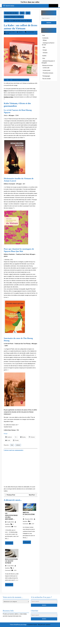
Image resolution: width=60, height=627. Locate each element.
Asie (28, 13)
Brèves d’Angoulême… (29, 514)
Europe (45, 50)
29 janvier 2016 (29, 519)
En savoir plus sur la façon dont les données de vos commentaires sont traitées (19, 489)
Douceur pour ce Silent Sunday (11, 561)
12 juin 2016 (10, 565)
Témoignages (46, 76)
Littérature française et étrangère (14, 16)
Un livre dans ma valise (30, 2)
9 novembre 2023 (10, 32)
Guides (44, 55)
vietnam (18, 445)
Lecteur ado (46, 67)
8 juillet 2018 (10, 522)
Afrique (45, 40)
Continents (45, 38)
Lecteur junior (46, 70)
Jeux (43, 58)
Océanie (45, 52)
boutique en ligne (8, 97)
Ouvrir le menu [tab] (9, 6)
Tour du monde (46, 78)
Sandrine (20, 32)
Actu (22, 13)
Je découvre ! (9, 543)
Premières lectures (48, 73)
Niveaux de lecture (47, 65)
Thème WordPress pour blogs (18, 624)
